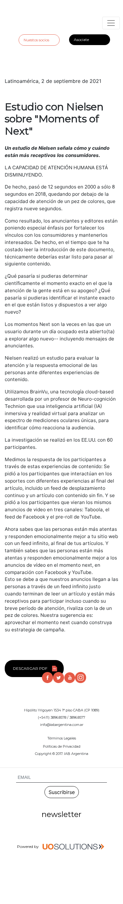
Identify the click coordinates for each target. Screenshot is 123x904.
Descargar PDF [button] (30, 668)
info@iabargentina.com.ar (61, 724)
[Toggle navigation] (111, 23)
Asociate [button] (81, 39)
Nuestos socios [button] (36, 40)
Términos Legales (61, 738)
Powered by (28, 846)
